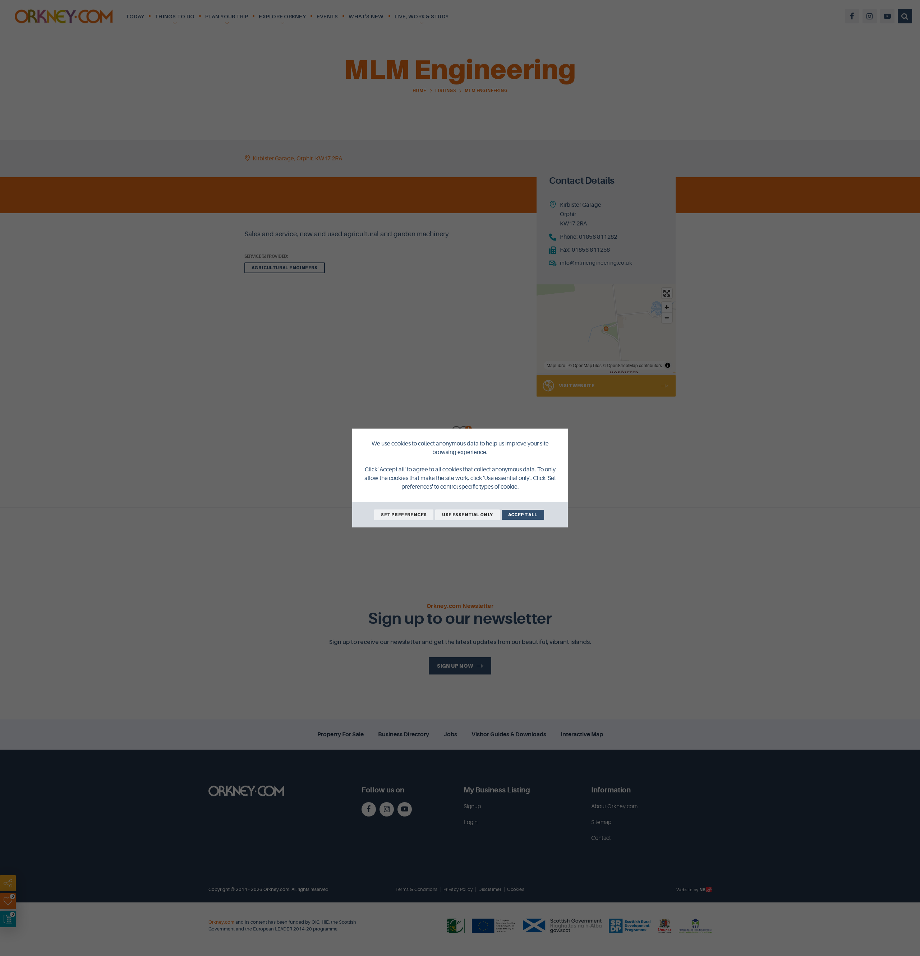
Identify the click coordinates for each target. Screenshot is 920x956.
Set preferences (404, 514)
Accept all (523, 514)
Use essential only (467, 514)
